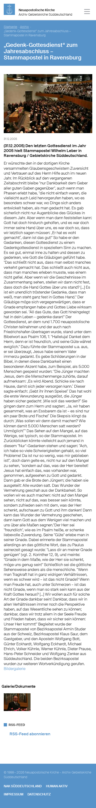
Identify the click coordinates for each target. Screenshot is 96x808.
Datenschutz (39, 794)
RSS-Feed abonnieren (30, 733)
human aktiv (57, 786)
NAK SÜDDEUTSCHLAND (23, 786)
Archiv (24, 27)
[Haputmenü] (87, 12)
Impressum (13, 794)
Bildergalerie (14, 668)
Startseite (10, 27)
